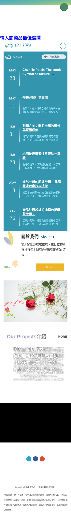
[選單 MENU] (64, 7)
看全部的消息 (52, 56)
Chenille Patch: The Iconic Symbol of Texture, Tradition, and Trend (42, 74)
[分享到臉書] (35, 458)
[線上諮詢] (63, 45)
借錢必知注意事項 (35, 97)
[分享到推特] (28, 458)
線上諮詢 (23, 45)
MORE (50, 267)
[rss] (42, 458)
